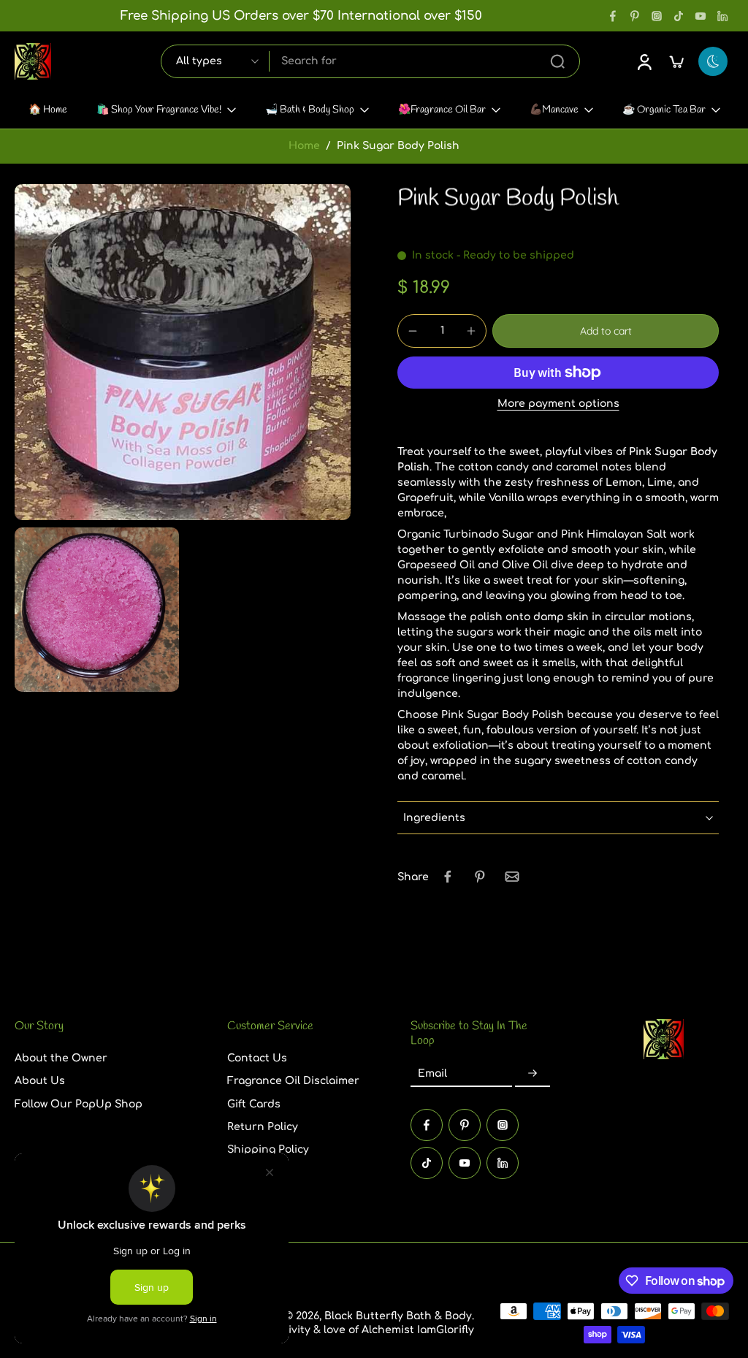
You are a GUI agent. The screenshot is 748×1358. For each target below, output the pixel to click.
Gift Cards (253, 1103)
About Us (40, 1080)
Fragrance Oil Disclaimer (293, 1080)
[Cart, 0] (676, 61)
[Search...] (557, 61)
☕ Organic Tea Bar (664, 110)
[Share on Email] (512, 877)
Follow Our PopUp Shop (78, 1103)
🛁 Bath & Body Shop (309, 110)
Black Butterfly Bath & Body (398, 1316)
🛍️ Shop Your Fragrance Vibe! (158, 110)
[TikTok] (679, 16)
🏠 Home (47, 110)
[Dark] (713, 61)
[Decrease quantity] (412, 331)
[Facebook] (613, 16)
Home (304, 145)
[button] (605, 331)
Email (432, 1073)
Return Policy (262, 1126)
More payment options (558, 404)
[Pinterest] (635, 16)
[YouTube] (700, 16)
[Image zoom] (183, 352)
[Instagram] (657, 16)
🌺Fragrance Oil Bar (442, 110)
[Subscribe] (532, 1073)
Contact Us (257, 1058)
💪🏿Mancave (554, 110)
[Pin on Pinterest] (480, 877)
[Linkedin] (722, 16)
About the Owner (61, 1058)
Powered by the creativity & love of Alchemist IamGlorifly (324, 1329)
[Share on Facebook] (448, 877)
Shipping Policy (268, 1149)
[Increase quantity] (471, 331)
